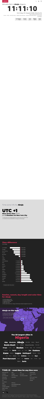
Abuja (20, 342)
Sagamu (18, 358)
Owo (32, 355)
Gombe (10, 347)
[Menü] (41, 1)
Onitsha (23, 356)
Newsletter (14, 377)
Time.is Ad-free (33, 374)
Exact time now (5, 372)
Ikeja (31, 347)
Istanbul (3, 266)
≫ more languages (38, 396)
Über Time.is (32, 378)
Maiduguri (27, 353)
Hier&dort (4, 374)
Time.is (5, 1)
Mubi (7, 355)
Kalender (4, 385)
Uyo (40, 358)
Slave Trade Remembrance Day (36, 14)
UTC (3, 256)
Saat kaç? (24, 396)
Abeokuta (12, 342)
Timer (3, 383)
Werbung (13, 382)
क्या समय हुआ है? (12, 395)
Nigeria (22, 337)
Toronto (3, 252)
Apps (12, 372)
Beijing (34, 19)
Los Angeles (18, 19)
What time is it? (4, 395)
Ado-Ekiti (28, 342)
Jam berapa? (9, 396)
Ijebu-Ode (26, 347)
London (24, 19)
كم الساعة (28, 395)
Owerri (29, 355)
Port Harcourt (9, 359)
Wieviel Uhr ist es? (14, 396)
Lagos (3, 257)
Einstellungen (32, 372)
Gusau (14, 347)
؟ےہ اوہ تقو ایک (32, 396)
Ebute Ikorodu (29, 345)
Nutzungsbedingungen (16, 384)
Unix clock (22, 374)
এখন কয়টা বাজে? (31, 395)
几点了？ (9, 395)
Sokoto (26, 358)
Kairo (3, 267)
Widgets (13, 374)
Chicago (3, 249)
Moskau (3, 269)
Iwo (22, 350)
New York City (5, 251)
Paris (30, 19)
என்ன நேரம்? (28, 396)
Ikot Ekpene (38, 347)
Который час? (36, 395)
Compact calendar (5, 386)
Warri (19, 361)
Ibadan (19, 348)
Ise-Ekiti (19, 350)
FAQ (30, 375)
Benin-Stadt (9, 345)
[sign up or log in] (38, 1)
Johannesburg (5, 261)
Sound (3, 389)
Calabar (22, 345)
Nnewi (10, 355)
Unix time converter (24, 375)
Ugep (32, 358)
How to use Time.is (33, 377)
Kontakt (31, 380)
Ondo (19, 355)
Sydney (3, 281)
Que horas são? (4, 396)
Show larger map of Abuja (9, 317)
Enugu (5, 347)
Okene (14, 356)
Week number (5, 388)
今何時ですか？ (20, 396)
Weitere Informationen (21, 15)
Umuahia (35, 358)
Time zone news (15, 375)
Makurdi (34, 353)
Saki (22, 358)
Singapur (4, 278)
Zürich (3, 264)
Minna (39, 353)
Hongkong (4, 274)
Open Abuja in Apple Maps (20, 317)
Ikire (34, 347)
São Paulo (4, 254)
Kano (5, 353)
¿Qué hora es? (17, 395)
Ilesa (10, 350)
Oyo (36, 356)
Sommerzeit (4, 378)
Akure (32, 342)
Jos (30, 350)
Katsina (11, 353)
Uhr (3, 380)
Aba (6, 342)
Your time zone (5, 375)
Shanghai (4, 276)
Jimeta (26, 350)
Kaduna (36, 350)
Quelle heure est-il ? (23, 395)
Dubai (3, 271)
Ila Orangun (6, 350)
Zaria (24, 361)
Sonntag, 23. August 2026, (29, 13)
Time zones (4, 377)
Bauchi (37, 342)
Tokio (40, 19)
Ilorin (14, 350)
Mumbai (3, 272)
